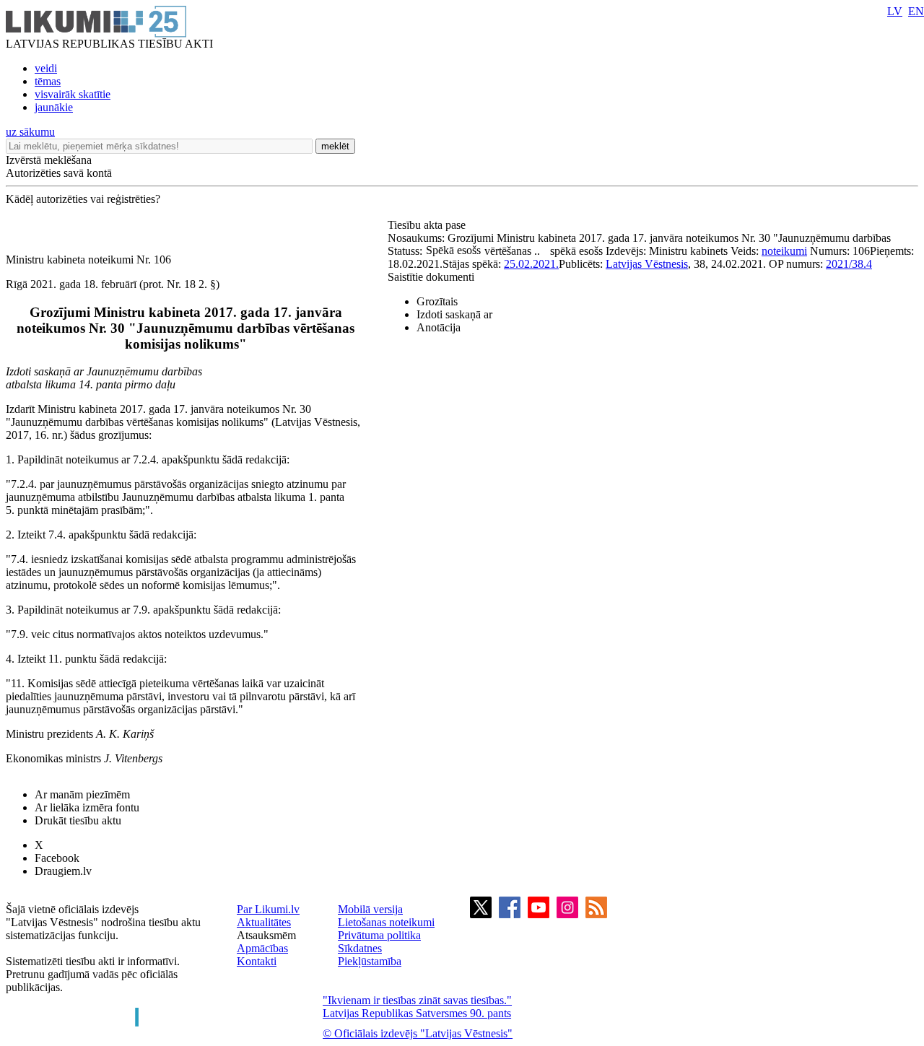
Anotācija (439, 327)
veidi (46, 68)
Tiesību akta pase (428, 225)
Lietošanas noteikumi (386, 922)
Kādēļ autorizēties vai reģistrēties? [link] (83, 199)
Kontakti (256, 961)
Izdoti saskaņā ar (454, 314)
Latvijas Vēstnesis (647, 264)
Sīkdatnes (360, 948)
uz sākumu (30, 132)
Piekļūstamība (369, 961)
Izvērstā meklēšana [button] (49, 160)
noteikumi (784, 251)
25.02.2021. (531, 264)
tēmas (48, 81)
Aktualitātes (264, 922)
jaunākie (54, 107)
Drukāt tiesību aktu (78, 820)
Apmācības (262, 948)
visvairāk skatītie (72, 94)
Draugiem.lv (63, 871)
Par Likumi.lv (268, 909)
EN (916, 11)
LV (894, 11)
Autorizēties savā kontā (59, 173)
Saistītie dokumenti (431, 277)
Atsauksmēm (266, 935)
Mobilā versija (370, 909)
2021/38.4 (849, 264)
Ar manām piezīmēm (82, 794)
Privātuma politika (379, 935)
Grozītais (437, 301)
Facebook (57, 858)
